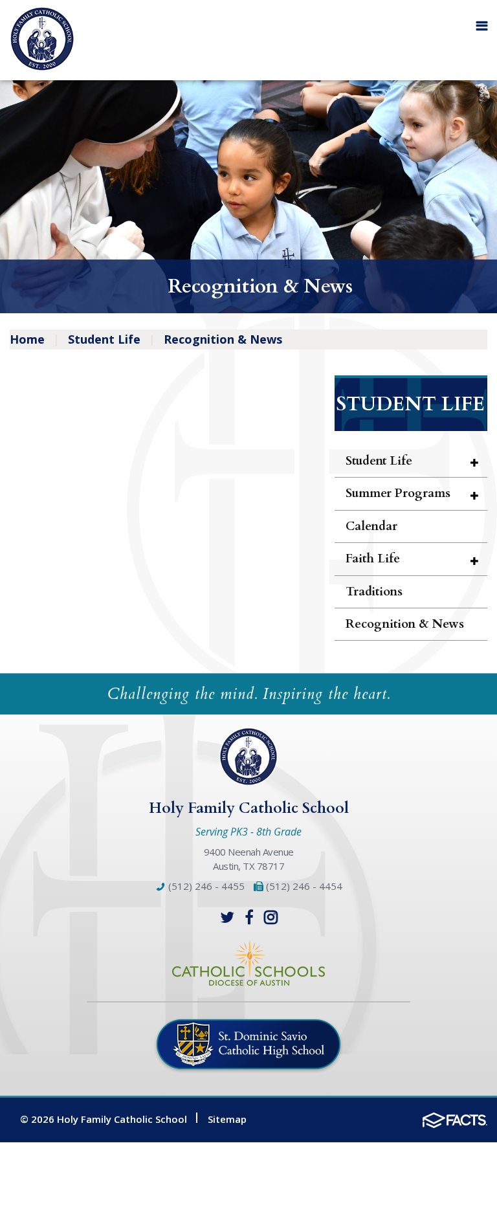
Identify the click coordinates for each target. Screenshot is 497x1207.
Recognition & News (223, 339)
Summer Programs (398, 493)
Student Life (104, 339)
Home (27, 339)
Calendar (371, 526)
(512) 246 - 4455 (205, 886)
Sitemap (227, 1119)
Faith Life (373, 558)
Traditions (374, 591)
